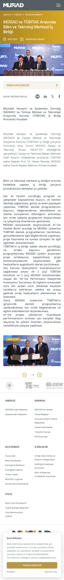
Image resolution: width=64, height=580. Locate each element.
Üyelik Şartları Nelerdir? (17, 507)
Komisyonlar (41, 436)
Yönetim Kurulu (43, 432)
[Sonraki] (39, 374)
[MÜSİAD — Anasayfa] (13, 5)
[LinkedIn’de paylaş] (45, 96)
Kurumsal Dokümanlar (17, 483)
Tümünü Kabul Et (32, 565)
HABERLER (18, 15)
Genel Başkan (42, 414)
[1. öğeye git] (30, 374)
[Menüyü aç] (58, 5)
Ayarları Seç (50, 571)
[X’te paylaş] (52, 96)
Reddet (11, 571)
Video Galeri (11, 474)
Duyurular (10, 455)
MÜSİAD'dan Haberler (16, 409)
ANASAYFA (7, 15)
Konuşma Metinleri (14, 465)
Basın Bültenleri (13, 460)
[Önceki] (24, 374)
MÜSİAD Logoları (14, 479)
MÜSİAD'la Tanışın (44, 409)
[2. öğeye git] (33, 374)
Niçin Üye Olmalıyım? (16, 503)
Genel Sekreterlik (43, 427)
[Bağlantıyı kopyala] (37, 96)
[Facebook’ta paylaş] (59, 96)
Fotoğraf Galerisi (14, 470)
